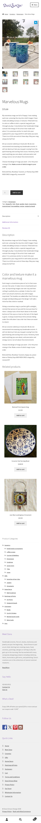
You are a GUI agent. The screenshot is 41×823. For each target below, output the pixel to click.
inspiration (32, 204)
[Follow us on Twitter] (10, 727)
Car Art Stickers (11, 613)
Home (6, 14)
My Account (7, 819)
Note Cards (10, 620)
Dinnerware (20, 14)
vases (8, 572)
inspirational (6, 206)
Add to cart (17, 193)
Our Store (8, 789)
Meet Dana (8, 750)
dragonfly (9, 204)
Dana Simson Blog (11, 781)
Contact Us (6, 687)
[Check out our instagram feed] (20, 727)
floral (17, 204)
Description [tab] (6, 216)
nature (22, 206)
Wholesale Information (13, 792)
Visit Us (4, 690)
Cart (6, 773)
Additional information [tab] (10, 222)
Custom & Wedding (13, 555)
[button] (35, 22)
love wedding (15, 206)
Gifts (5, 576)
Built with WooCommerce (22, 811)
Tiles (8, 569)
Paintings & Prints (10, 596)
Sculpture (10, 562)
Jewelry (9, 583)
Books (9, 610)
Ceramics (12, 14)
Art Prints (10, 600)
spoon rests (10, 566)
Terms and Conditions (12, 777)
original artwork (30, 206)
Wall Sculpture (11, 593)
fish (14, 204)
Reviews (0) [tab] (6, 228)
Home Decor (8, 589)
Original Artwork (12, 603)
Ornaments (10, 586)
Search (20, 819)
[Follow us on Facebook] (4, 727)
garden (22, 204)
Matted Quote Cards (13, 617)
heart (26, 204)
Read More (5, 668)
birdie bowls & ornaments (15, 549)
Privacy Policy (9, 785)
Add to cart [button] (20, 415)
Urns (5, 623)
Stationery (7, 606)
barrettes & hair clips (13, 579)
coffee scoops (11, 552)
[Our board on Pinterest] (15, 727)
